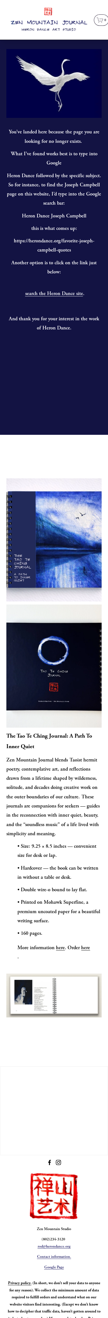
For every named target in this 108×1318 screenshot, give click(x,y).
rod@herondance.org (54, 1246)
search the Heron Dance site (54, 293)
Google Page (54, 1267)
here (60, 947)
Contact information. (54, 1256)
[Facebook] (49, 1162)
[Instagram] (58, 1162)
